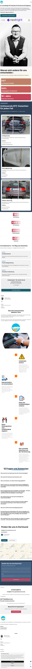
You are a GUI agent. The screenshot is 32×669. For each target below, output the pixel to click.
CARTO (31, 558)
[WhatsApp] (31, 664)
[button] (16, 551)
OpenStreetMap (25, 558)
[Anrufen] (31, 666)
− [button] (1, 545)
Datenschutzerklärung (4, 667)
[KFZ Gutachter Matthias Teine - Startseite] (3, 618)
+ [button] (1, 544)
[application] (16, 551)
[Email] (31, 661)
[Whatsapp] (2, 301)
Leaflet (22, 558)
